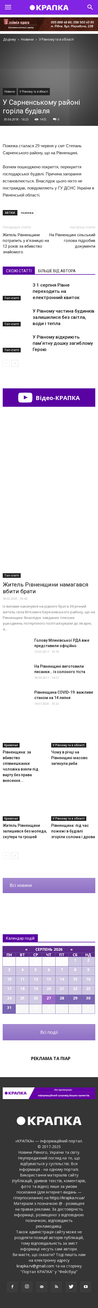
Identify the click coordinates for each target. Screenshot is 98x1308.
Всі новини (21, 885)
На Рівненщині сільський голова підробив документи (72, 240)
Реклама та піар (51, 1058)
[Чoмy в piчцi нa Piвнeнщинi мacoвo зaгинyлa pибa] (73, 732)
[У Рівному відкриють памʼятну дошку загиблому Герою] (16, 343)
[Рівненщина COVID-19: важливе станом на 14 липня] (16, 699)
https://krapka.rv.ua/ (67, 1197)
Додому (9, 39)
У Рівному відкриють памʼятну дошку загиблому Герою (63, 343)
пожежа (27, 213)
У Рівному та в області (34, 91)
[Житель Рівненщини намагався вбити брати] (49, 544)
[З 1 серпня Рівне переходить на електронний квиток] (16, 291)
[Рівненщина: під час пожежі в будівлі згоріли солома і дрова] (73, 806)
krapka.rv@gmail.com (35, 1265)
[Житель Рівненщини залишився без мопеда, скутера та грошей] (25, 806)
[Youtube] (85, 1286)
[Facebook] (12, 1286)
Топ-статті (11, 298)
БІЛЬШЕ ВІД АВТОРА (57, 271)
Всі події (49, 1032)
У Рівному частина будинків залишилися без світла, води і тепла (63, 317)
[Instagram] (27, 1286)
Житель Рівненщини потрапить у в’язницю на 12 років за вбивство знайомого (26, 243)
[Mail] (41, 1286)
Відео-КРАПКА (57, 398)
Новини (9, 91)
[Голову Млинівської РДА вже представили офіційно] (16, 647)
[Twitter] (71, 1286)
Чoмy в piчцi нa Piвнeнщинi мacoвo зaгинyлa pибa (69, 758)
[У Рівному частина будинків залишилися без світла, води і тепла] (16, 317)
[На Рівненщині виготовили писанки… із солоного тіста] (16, 673)
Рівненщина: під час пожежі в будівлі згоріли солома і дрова (73, 831)
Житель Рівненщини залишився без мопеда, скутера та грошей (25, 831)
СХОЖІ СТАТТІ (19, 271)
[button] (90, 7)
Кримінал (11, 745)
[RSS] (56, 1286)
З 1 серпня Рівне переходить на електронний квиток (56, 291)
